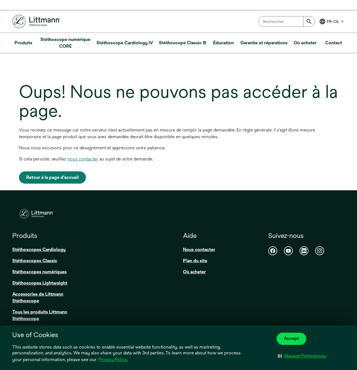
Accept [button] (291, 338)
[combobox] (287, 21)
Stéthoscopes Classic (34, 260)
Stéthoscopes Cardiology (39, 249)
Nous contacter (199, 249)
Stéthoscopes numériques (39, 271)
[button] (302, 356)
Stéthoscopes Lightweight (39, 283)
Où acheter (194, 271)
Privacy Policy (112, 359)
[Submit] (309, 21)
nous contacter (82, 159)
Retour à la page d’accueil (52, 177)
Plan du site (195, 260)
